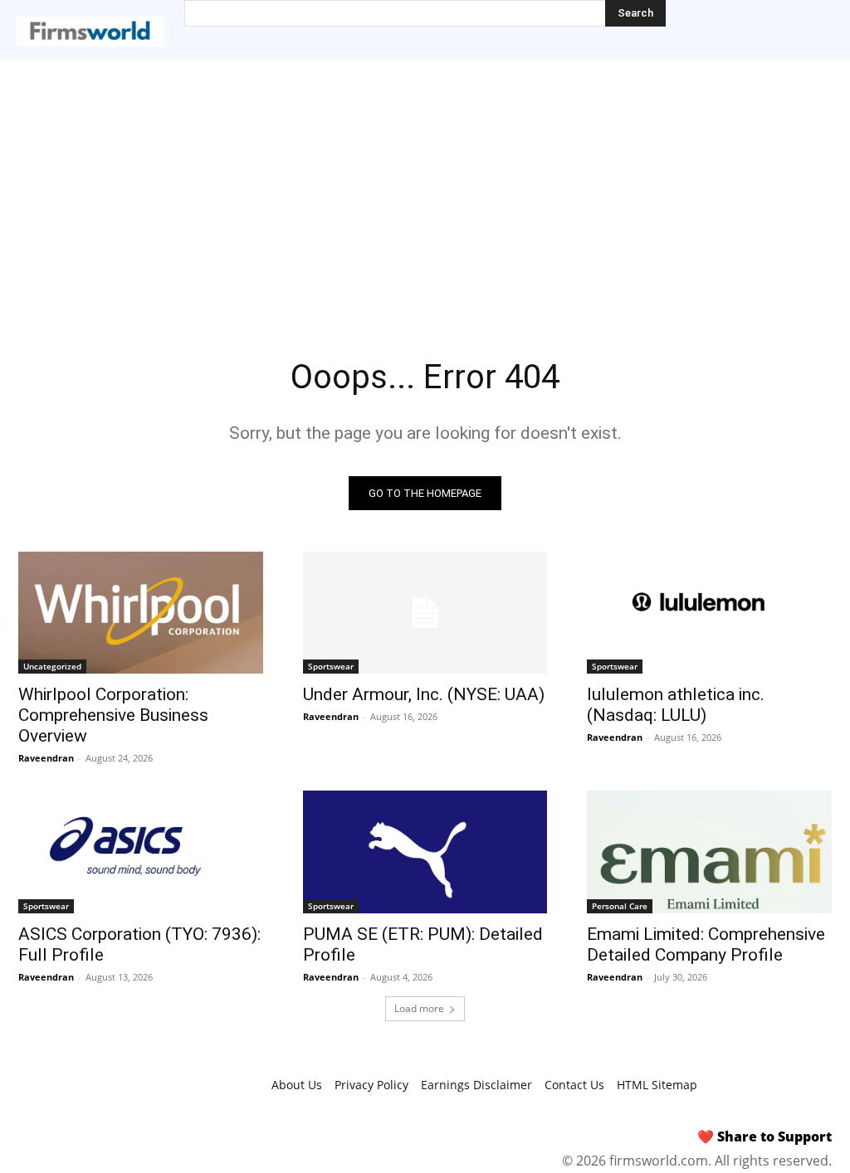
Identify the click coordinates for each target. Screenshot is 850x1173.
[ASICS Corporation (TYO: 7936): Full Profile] (140, 852)
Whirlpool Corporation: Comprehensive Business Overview (113, 715)
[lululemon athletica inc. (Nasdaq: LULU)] (709, 613)
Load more (419, 1008)
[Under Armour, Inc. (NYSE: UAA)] (425, 613)
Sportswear (331, 666)
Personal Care (619, 906)
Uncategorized (52, 666)
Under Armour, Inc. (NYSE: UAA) (424, 694)
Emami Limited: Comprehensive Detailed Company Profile (706, 944)
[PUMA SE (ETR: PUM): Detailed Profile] (425, 852)
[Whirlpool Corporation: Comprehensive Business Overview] (140, 613)
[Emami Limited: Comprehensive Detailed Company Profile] (709, 852)
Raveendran (46, 758)
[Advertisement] (425, 184)
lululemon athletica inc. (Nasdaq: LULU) (676, 704)
